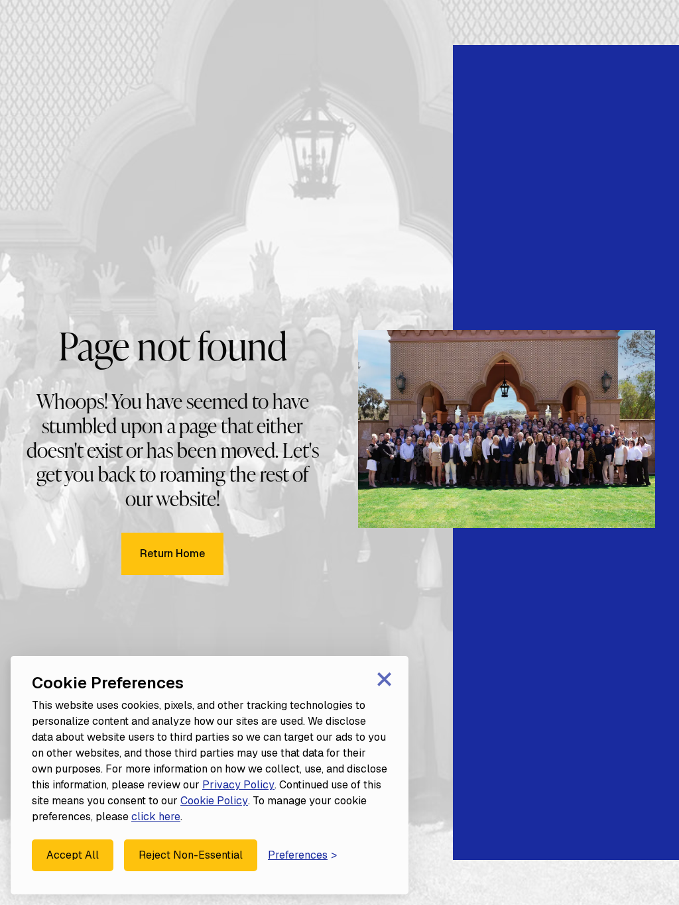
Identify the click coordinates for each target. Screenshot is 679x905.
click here (155, 817)
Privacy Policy (238, 785)
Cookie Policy (214, 801)
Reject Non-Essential (191, 855)
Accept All (72, 855)
